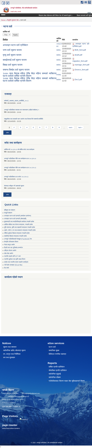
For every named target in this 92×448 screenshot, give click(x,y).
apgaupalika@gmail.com (32, 393)
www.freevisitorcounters (11, 428)
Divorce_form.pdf (81, 70)
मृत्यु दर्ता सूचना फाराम (12, 55)
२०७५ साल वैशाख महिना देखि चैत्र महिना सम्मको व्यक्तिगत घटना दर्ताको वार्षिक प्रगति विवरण (29, 74)
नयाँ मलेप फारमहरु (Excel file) (13, 265)
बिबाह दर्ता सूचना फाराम (12, 64)
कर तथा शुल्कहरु (9, 357)
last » (80, 127)
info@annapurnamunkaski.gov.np (18, 396)
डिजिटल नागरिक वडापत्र (57, 354)
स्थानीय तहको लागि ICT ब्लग (12, 256)
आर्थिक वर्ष (6, 32)
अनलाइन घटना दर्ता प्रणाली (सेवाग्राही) (15, 218)
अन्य (7, 132)
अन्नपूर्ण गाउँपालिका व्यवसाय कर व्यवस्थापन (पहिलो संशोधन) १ (21, 110)
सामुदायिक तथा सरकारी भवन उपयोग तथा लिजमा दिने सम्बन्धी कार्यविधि (23, 119)
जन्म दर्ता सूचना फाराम (12, 50)
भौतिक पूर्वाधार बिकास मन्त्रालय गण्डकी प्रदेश (17, 233)
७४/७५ (58, 79)
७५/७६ (58, 75)
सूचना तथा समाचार (9, 347)
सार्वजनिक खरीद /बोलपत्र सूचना (14, 350)
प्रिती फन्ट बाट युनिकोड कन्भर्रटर (13, 247)
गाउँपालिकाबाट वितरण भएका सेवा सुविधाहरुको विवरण (67, 381)
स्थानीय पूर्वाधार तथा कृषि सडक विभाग (14, 259)
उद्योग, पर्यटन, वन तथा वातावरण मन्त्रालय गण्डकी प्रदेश (20, 230)
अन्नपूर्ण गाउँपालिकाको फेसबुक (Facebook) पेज (18, 239)
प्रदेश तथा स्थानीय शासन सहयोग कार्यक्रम (16, 262)
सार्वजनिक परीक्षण (55, 377)
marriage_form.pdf (82, 65)
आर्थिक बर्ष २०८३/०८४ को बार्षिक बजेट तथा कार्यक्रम (19, 149)
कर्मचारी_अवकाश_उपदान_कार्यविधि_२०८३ (16, 101)
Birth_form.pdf (80, 50)
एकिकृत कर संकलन (9, 210)
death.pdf (78, 55)
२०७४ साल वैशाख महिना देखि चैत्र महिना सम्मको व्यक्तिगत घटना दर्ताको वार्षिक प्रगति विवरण (29, 79)
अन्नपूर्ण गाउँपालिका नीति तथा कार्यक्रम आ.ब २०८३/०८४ (20, 158)
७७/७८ (58, 50)
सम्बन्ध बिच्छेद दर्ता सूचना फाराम (16, 69)
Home (3, 20)
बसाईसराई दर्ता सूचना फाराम (15, 60)
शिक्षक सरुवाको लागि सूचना (79, 15)
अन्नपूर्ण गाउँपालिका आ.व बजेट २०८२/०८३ (16, 177)
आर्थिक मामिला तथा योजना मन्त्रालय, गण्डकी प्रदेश (18, 224)
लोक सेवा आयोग (8, 253)
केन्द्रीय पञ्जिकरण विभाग (11, 242)
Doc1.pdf (78, 79)
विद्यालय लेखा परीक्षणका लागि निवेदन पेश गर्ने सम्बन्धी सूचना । (51, 15)
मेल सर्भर (6, 268)
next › (71, 127)
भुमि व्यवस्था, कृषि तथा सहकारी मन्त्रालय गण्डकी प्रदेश (19, 227)
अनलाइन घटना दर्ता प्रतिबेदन (15, 45)
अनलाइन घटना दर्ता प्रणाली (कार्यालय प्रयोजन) (17, 216)
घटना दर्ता (52, 347)
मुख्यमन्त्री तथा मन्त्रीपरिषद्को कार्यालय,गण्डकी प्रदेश (19, 221)
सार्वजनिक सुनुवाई (55, 374)
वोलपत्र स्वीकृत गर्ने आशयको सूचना (14, 186)
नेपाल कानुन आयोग (9, 244)
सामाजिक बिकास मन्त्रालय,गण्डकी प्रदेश (15, 236)
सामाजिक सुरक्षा (54, 350)
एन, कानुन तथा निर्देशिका (12, 354)
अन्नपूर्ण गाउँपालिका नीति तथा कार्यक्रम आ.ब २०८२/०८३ (20, 167)
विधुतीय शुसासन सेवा (13, 20)
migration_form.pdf (79, 61)
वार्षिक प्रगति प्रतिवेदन (57, 367)
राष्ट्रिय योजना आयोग (10, 250)
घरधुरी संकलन (8, 213)
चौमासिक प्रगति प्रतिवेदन (58, 370)
